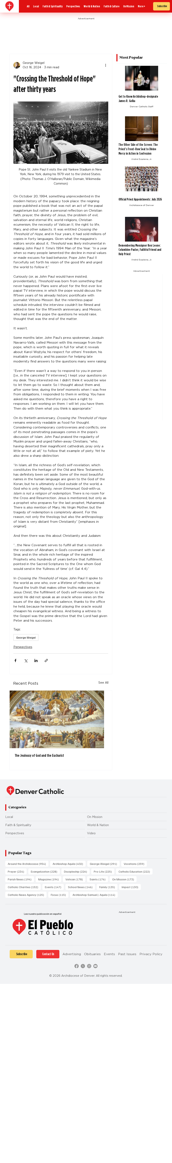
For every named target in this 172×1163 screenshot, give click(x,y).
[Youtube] (95, 966)
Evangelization (45, 871)
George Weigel (26, 637)
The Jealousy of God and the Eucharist (39, 755)
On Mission (94, 817)
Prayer (17, 871)
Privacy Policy (150, 954)
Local (9, 817)
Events (54, 887)
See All (103, 682)
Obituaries (92, 954)
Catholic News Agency (27, 895)
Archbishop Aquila (69, 863)
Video (91, 833)
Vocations (135, 863)
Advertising (72, 954)
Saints (99, 879)
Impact (131, 887)
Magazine (49, 879)
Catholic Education (135, 871)
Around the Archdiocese (28, 863)
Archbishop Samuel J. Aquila (95, 895)
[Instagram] (89, 966)
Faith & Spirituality (18, 825)
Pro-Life (104, 871)
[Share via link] (46, 660)
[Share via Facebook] (15, 660)
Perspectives (22, 647)
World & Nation (98, 825)
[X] (83, 966)
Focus (59, 895)
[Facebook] (76, 966)
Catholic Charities (24, 887)
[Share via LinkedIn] (36, 660)
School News (81, 887)
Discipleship (77, 871)
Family (108, 887)
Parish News (21, 879)
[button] (141, 6)
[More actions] (105, 65)
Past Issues (127, 954)
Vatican (75, 879)
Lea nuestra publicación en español (42, 913)
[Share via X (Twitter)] (26, 660)
